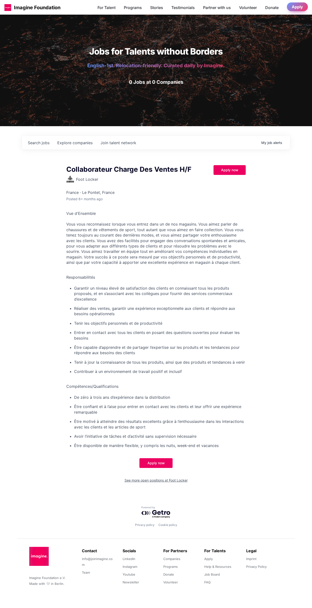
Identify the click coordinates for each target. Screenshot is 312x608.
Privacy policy (145, 525)
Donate (272, 7)
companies (75, 142)
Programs (133, 7)
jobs (38, 142)
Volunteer (248, 7)
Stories (156, 7)
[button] (8, 7)
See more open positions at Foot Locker (156, 480)
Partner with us (217, 7)
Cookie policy (167, 525)
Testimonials (183, 7)
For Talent (107, 7)
